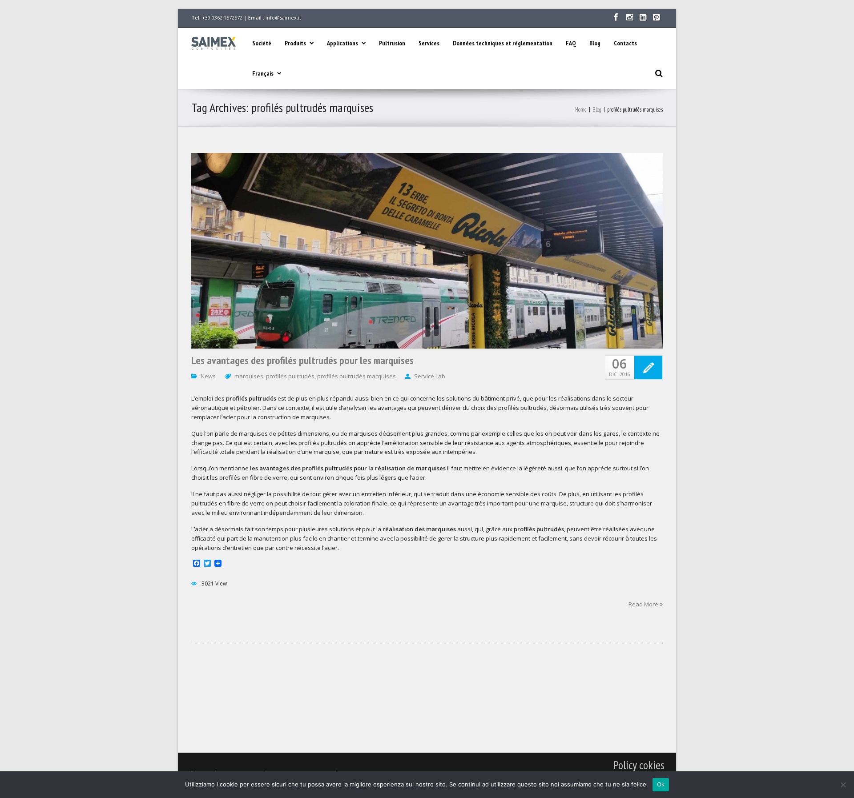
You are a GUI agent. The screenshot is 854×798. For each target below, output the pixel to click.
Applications (342, 43)
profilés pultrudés (290, 376)
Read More (644, 603)
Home (581, 109)
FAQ (571, 43)
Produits (295, 43)
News (208, 376)
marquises (248, 376)
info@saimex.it (283, 17)
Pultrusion (392, 43)
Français (263, 73)
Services (429, 43)
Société (261, 43)
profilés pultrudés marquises (356, 376)
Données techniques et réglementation (502, 43)
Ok (661, 784)
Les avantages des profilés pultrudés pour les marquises (302, 360)
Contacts (625, 43)
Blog (594, 43)
